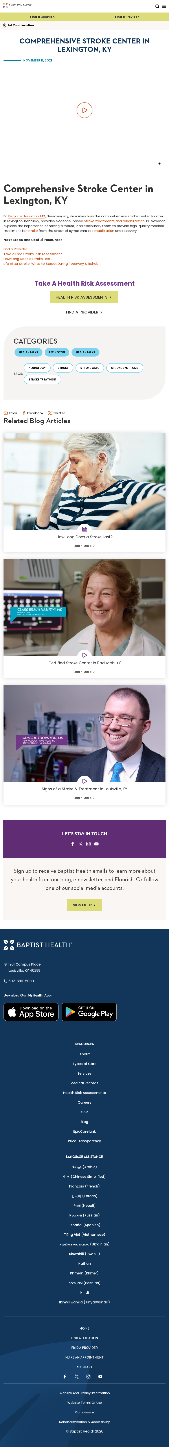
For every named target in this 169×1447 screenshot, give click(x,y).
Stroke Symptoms (124, 368)
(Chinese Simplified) (84, 1176)
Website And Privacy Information (84, 1393)
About (84, 1054)
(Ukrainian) (84, 1244)
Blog (84, 1121)
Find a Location (42, 17)
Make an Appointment (84, 1357)
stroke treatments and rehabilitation (114, 221)
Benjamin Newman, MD (26, 216)
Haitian (84, 1263)
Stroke (63, 368)
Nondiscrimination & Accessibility (84, 1422)
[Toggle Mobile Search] (157, 6)
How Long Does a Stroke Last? (28, 258)
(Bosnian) (84, 1283)
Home (85, 1328)
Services (84, 1073)
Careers (84, 1102)
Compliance (84, 1412)
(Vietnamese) (84, 1234)
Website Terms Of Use (84, 1402)
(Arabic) (84, 1167)
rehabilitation (103, 230)
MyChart (84, 1367)
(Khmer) (84, 1273)
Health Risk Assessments (82, 297)
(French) (84, 1186)
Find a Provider (127, 17)
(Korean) (84, 1196)
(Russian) (84, 1215)
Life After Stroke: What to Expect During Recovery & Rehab (51, 263)
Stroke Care (89, 368)
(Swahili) (84, 1254)
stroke (33, 230)
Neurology (37, 368)
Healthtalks (28, 352)
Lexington (57, 352)
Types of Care (84, 1063)
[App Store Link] (31, 1012)
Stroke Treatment (43, 379)
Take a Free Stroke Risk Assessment (33, 254)
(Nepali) (84, 1205)
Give (84, 1112)
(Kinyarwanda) (84, 1302)
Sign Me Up (82, 905)
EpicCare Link (84, 1131)
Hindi (84, 1292)
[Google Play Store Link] (89, 1012)
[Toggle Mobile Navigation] (164, 6)
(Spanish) (85, 1225)
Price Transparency (84, 1141)
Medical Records (84, 1083)
